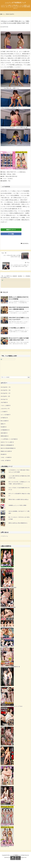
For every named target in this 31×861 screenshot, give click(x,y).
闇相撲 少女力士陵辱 (6, 451)
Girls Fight (4, 399)
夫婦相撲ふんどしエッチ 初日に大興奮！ (18, 505)
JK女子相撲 (4, 402)
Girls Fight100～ (11, 14)
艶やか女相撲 (4, 420)
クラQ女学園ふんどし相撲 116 (17, 328)
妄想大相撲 (4, 433)
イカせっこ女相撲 (5, 405)
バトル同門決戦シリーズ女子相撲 (9, 439)
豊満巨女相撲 (4, 436)
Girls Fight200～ (5, 387)
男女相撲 (3, 454)
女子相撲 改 (4, 417)
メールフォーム (4, 536)
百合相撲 (3, 426)
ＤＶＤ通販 (11, 234)
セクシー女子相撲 (5, 414)
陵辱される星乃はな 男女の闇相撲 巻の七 (18, 523)
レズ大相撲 (4, 411)
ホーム (3, 14)
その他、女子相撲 (5, 460)
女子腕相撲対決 (5, 429)
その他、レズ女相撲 (6, 457)
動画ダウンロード (11, 229)
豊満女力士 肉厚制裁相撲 (7, 445)
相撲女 (3, 423)
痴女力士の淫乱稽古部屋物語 (8, 448)
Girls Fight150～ (5, 390)
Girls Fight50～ (5, 396)
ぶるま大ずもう (5, 408)
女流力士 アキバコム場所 (7, 442)
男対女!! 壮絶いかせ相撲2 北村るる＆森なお (18, 499)
